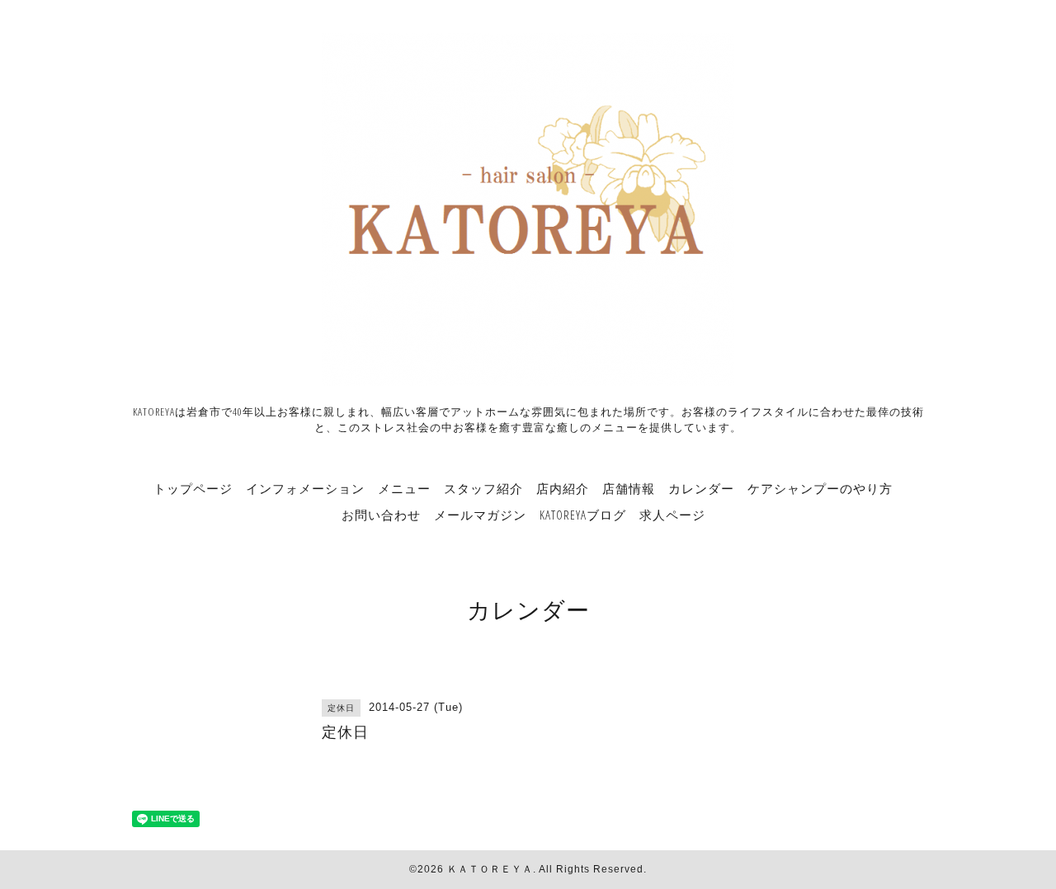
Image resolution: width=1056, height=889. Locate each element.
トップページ (193, 488)
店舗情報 (628, 488)
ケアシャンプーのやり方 (820, 488)
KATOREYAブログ (583, 514)
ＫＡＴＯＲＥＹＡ (490, 869)
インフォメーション (305, 488)
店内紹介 (562, 488)
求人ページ (672, 514)
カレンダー (701, 488)
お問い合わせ (381, 514)
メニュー (404, 488)
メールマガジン (480, 514)
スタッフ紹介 (483, 488)
